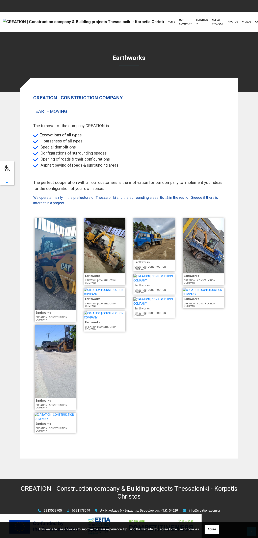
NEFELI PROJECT (218, 21)
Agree (212, 529)
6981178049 (81, 510)
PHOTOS (233, 21)
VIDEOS (246, 21)
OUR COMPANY (185, 21)
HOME (171, 21)
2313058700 (53, 510)
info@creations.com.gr (204, 510)
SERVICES (202, 19)
